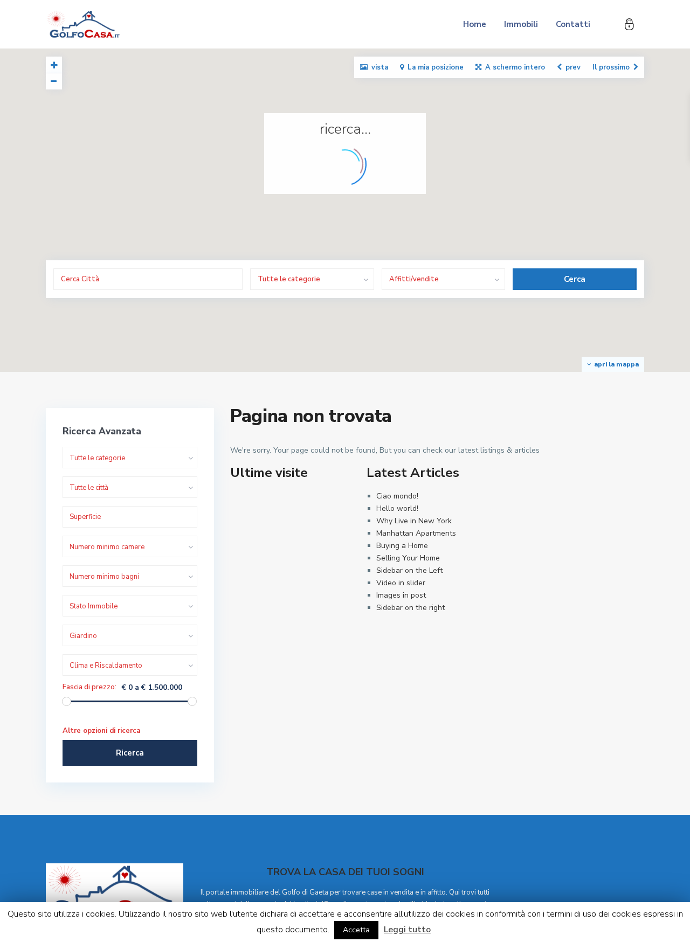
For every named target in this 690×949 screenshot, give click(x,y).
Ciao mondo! (397, 496)
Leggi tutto (407, 929)
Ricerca (130, 752)
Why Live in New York (414, 521)
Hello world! (397, 508)
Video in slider (400, 583)
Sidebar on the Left (409, 570)
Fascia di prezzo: (89, 687)
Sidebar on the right (410, 607)
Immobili (521, 24)
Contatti (573, 24)
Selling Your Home (408, 558)
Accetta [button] (356, 930)
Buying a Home (402, 546)
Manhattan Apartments (416, 533)
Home (474, 24)
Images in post (401, 595)
